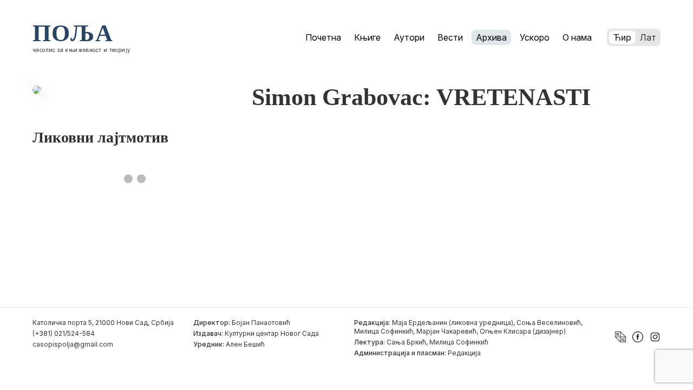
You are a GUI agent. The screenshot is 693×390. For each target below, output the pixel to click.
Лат (648, 37)
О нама (577, 37)
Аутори (409, 37)
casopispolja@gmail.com (72, 344)
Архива (491, 37)
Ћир (622, 37)
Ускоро (535, 37)
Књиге (367, 37)
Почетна (323, 37)
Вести (450, 37)
